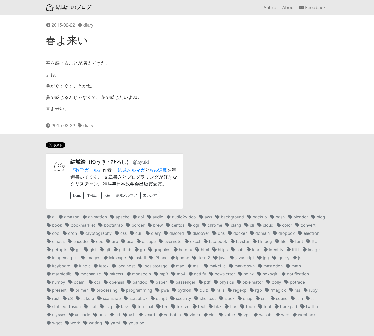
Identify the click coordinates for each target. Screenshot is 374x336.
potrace (297, 282)
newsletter (224, 273)
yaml (114, 322)
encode (80, 241)
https (222, 249)
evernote (172, 241)
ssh (299, 298)
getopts (59, 249)
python (183, 290)
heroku (185, 249)
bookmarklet (82, 225)
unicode (82, 314)
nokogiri (269, 273)
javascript (244, 257)
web (284, 314)
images (92, 257)
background (232, 217)
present (59, 290)
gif (78, 249)
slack (229, 298)
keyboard (60, 265)
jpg (265, 257)
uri (117, 314)
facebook (217, 241)
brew (157, 225)
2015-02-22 (62, 24)
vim (212, 314)
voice (229, 314)
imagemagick (64, 257)
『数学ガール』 (86, 170)
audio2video (183, 217)
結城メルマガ (131, 170)
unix (102, 314)
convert (307, 225)
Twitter (92, 195)
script (161, 298)
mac (179, 265)
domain (262, 233)
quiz (203, 290)
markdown (244, 265)
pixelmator (252, 282)
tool (266, 306)
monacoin (141, 273)
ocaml (79, 282)
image (313, 249)
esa (129, 241)
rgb (258, 290)
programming (138, 290)
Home (77, 195)
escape (148, 241)
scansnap (111, 298)
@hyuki (141, 162)
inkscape (117, 257)
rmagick (277, 290)
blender (300, 217)
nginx (248, 273)
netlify (199, 273)
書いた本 (150, 195)
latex (103, 265)
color (286, 225)
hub (239, 249)
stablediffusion (66, 306)
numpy (58, 282)
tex (164, 306)
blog (320, 217)
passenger (184, 282)
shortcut (207, 298)
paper (160, 282)
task (124, 306)
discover (200, 233)
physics (226, 282)
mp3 (163, 273)
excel (194, 241)
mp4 (180, 273)
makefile (217, 265)
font (298, 241)
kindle (84, 265)
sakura (87, 298)
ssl (313, 298)
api (140, 217)
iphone (182, 257)
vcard (149, 314)
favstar (242, 241)
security (183, 298)
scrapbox (138, 298)
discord (176, 233)
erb (114, 241)
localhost (125, 265)
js (299, 257)
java (222, 257)
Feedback (315, 7)
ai (53, 217)
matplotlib (61, 273)
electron (310, 233)
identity (275, 249)
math (295, 265)
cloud (268, 225)
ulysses (58, 314)
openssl (116, 282)
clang (235, 225)
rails (219, 290)
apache (122, 217)
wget (56, 322)
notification (297, 273)
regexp (239, 290)
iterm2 (203, 257)
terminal (144, 306)
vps (246, 314)
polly (275, 282)
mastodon (272, 265)
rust (55, 298)
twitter (312, 306)
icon (255, 249)
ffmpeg (264, 241)
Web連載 (158, 170)
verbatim (172, 314)
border (137, 225)
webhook (306, 314)
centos (177, 225)
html (204, 249)
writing (95, 322)
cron (72, 233)
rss (296, 290)
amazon (71, 217)
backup (259, 217)
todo (249, 306)
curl (138, 233)
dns (221, 233)
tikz (217, 306)
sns (263, 298)
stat (92, 306)
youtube (135, 322)
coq (55, 233)
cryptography (98, 233)
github (124, 249)
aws (207, 217)
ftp (313, 241)
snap (247, 298)
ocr (96, 282)
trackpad (288, 306)
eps (99, 241)
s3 (70, 298)
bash (279, 217)
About (288, 7)
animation (97, 217)
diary (87, 24)
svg (108, 306)
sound (281, 298)
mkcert (115, 273)
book (56, 225)
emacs (58, 241)
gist (92, 249)
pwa (164, 290)
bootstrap (113, 225)
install (139, 257)
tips (233, 306)
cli (251, 225)
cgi (195, 225)
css (123, 233)
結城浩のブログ (72, 7)
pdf (207, 282)
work (74, 322)
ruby (313, 290)
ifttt (295, 249)
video (194, 314)
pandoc (139, 282)
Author (270, 7)
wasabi (265, 314)
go (142, 249)
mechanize (90, 273)
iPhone (160, 257)
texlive (182, 306)
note (107, 195)
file (282, 241)
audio (157, 217)
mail (196, 265)
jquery (283, 257)
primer (81, 290)
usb (131, 314)
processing (106, 290)
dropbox (286, 233)
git (107, 249)
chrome (214, 225)
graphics (161, 249)
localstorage (154, 265)
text (201, 306)
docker (239, 233)
